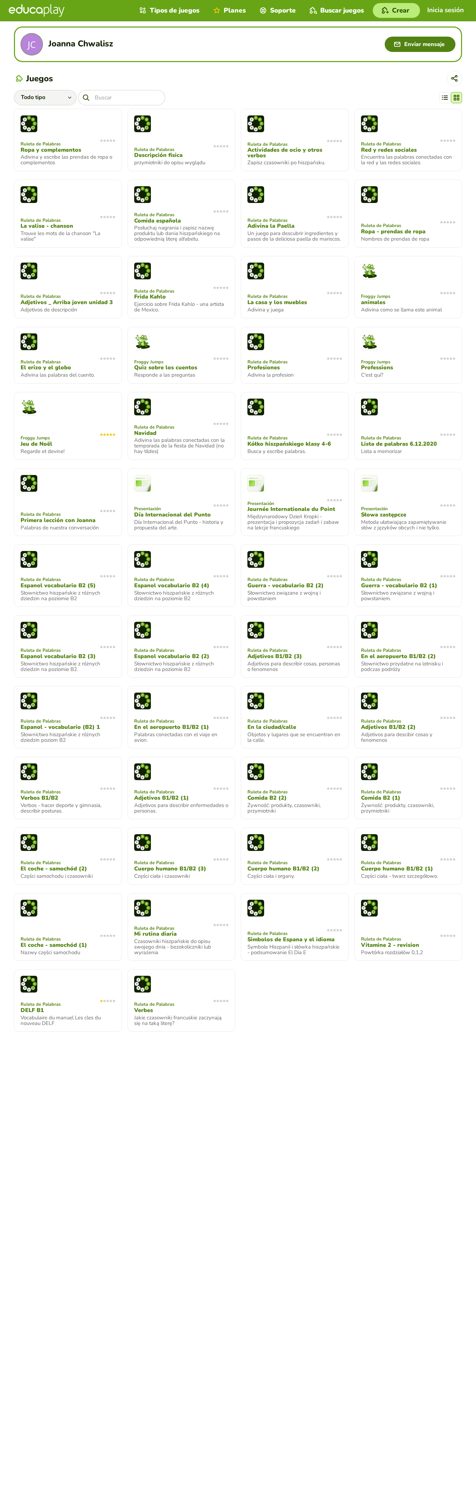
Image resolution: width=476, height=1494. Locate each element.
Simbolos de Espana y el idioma (291, 939)
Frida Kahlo (150, 297)
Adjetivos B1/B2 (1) (161, 798)
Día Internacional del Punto (172, 515)
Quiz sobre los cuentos (165, 367)
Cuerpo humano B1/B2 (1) (397, 869)
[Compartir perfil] (454, 78)
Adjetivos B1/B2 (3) (274, 656)
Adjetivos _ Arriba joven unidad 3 (67, 302)
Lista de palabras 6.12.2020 (399, 444)
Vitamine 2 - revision (390, 945)
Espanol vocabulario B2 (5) (58, 585)
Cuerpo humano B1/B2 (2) (283, 869)
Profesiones (263, 367)
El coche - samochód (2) (54, 869)
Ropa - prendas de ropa (393, 231)
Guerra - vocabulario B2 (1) (399, 585)
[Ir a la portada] (36, 10)
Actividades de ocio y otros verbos (284, 152)
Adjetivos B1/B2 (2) (388, 727)
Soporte (283, 10)
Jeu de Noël (36, 444)
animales (373, 302)
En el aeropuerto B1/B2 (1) (171, 727)
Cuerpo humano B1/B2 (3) (170, 869)
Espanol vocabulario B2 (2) (171, 656)
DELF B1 (32, 1010)
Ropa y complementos (51, 150)
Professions (377, 367)
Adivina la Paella (270, 226)
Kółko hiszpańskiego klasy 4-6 (289, 444)
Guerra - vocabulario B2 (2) (285, 585)
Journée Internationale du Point (291, 509)
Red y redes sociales (389, 150)
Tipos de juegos (174, 10)
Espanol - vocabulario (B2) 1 (60, 727)
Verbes (143, 1010)
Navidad (145, 433)
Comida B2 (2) (267, 798)
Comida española (157, 221)
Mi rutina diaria (155, 934)
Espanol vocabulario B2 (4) (171, 585)
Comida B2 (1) (380, 798)
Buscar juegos (342, 10)
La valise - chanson (47, 226)
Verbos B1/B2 (39, 798)
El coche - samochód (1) (54, 945)
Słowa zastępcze (383, 515)
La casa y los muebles (277, 302)
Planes (235, 10)
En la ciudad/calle (271, 727)
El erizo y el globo (46, 367)
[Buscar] (86, 97)
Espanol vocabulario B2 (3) (58, 656)
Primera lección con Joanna (58, 520)
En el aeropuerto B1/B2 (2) (398, 656)
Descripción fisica (158, 155)
